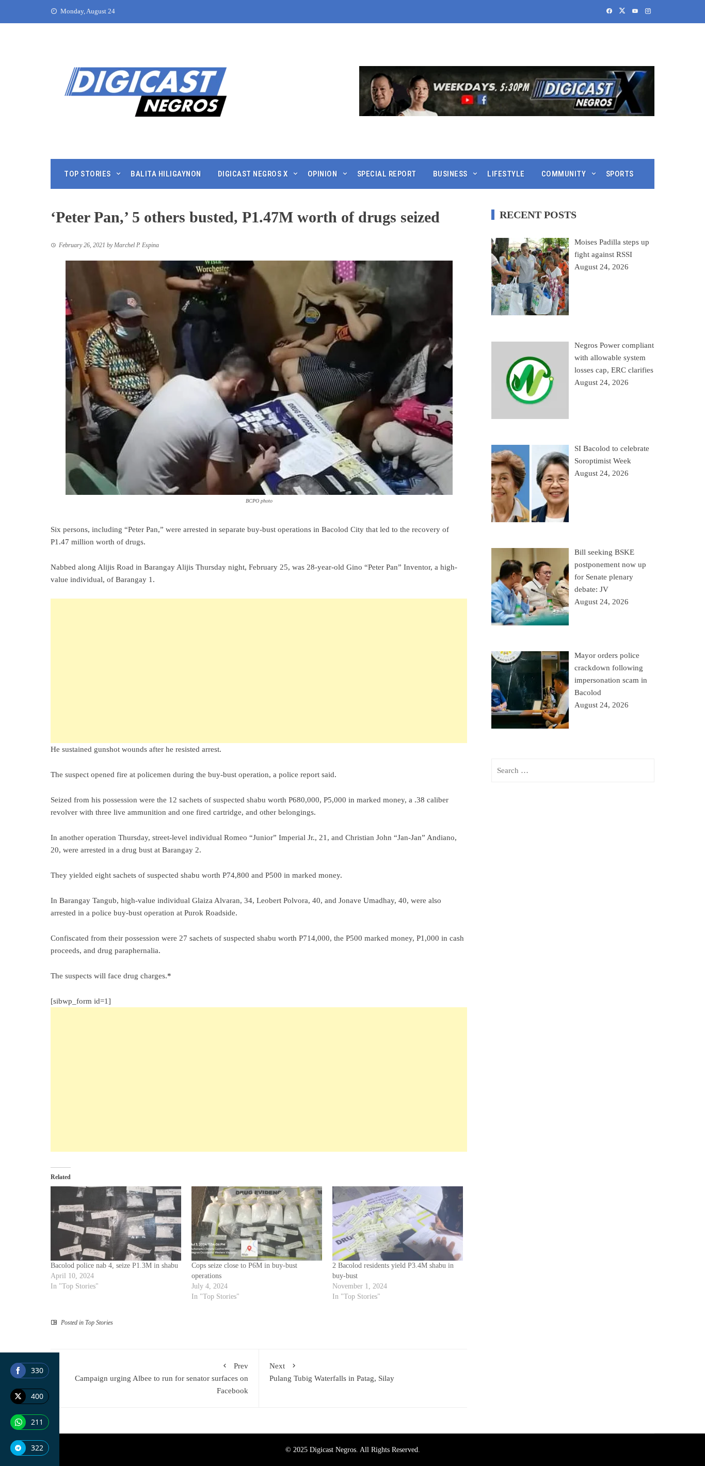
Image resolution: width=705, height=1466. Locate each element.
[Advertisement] (259, 671)
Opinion (323, 174)
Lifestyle (506, 174)
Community (563, 174)
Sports (620, 174)
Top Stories (87, 174)
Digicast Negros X (253, 174)
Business (450, 174)
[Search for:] (572, 770)
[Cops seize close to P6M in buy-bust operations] (256, 1223)
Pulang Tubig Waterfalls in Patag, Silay (331, 1372)
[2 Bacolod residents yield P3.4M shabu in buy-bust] (397, 1223)
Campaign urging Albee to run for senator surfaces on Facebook (161, 1378)
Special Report (386, 174)
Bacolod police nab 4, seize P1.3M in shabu (114, 1265)
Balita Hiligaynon (166, 174)
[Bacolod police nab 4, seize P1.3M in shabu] (116, 1223)
